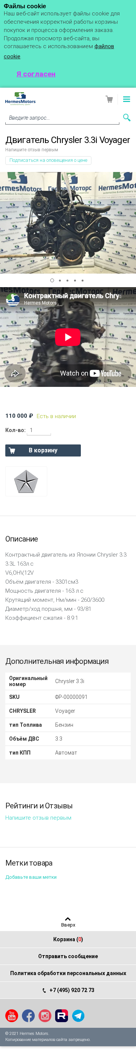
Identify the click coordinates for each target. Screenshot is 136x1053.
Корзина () (68, 939)
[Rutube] (61, 1015)
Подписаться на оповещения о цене (48, 160)
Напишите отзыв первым (31, 149)
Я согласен (36, 74)
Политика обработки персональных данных (68, 973)
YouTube (11, 1015)
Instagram (45, 1015)
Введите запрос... (29, 118)
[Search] (126, 117)
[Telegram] (78, 1015)
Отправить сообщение (68, 956)
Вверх (68, 924)
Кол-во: (15, 430)
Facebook (28, 1015)
